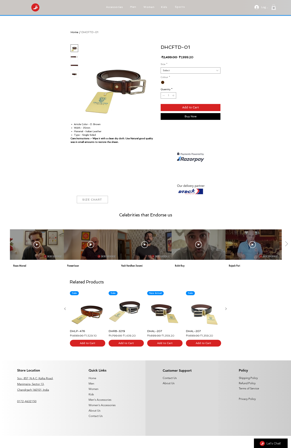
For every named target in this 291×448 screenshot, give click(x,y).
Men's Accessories (100, 399)
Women (93, 389)
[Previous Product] (65, 309)
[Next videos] (286, 244)
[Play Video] (37, 244)
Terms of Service (249, 388)
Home (74, 32)
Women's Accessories (102, 405)
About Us (94, 410)
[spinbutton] (168, 95)
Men (91, 383)
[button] (115, 7)
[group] (145, 319)
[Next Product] (226, 309)
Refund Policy (247, 383)
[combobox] (190, 70)
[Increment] (173, 95)
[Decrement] (163, 95)
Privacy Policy (247, 399)
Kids (91, 394)
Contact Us (96, 416)
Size (164, 64)
